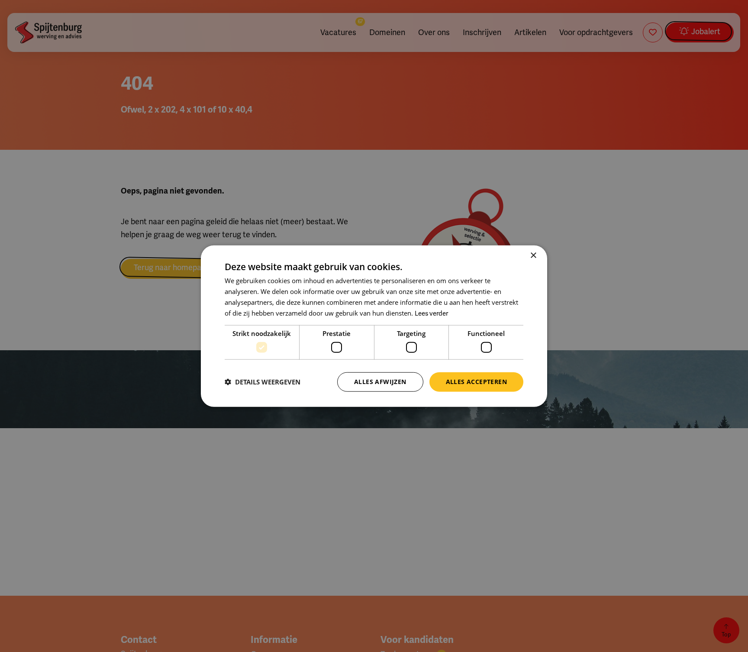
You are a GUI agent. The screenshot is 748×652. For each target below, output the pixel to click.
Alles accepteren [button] (476, 382)
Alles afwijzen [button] (380, 382)
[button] (262, 382)
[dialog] (374, 326)
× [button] (533, 255)
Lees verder (431, 313)
